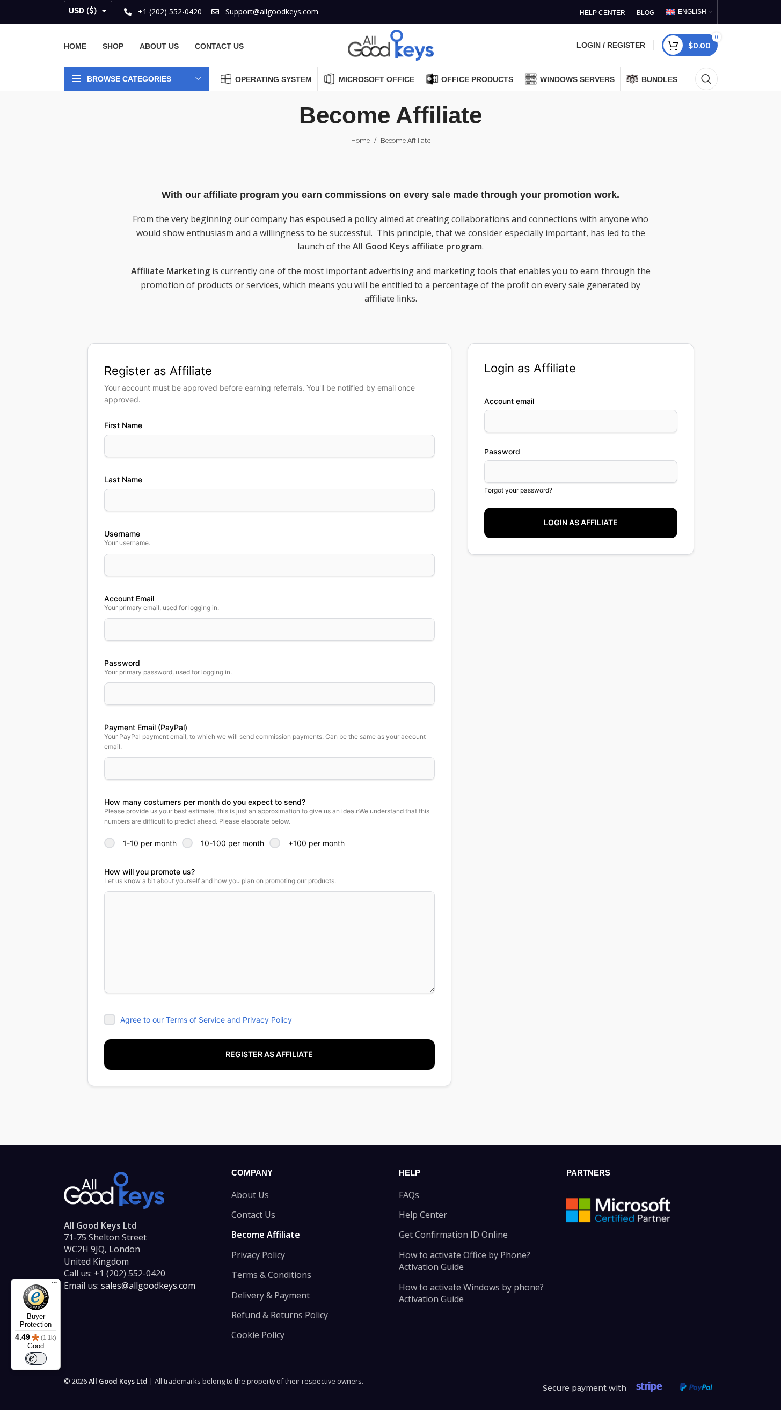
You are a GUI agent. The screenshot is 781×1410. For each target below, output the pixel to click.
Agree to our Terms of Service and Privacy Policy (206, 1019)
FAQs (409, 1195)
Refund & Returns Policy (279, 1315)
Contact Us (253, 1215)
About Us (250, 1195)
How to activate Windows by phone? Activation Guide (471, 1293)
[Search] (706, 79)
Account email (509, 401)
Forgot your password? (518, 490)
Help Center (423, 1215)
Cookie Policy (257, 1335)
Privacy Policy (258, 1255)
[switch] (36, 1358)
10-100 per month (232, 843)
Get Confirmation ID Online (453, 1234)
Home (360, 140)
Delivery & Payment (270, 1295)
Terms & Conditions (271, 1275)
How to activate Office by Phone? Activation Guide (464, 1261)
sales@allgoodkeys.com (148, 1285)
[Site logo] (391, 44)
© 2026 (106, 1381)
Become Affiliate (265, 1234)
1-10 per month (150, 843)
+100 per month (316, 843)
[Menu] (54, 1285)
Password (502, 451)
